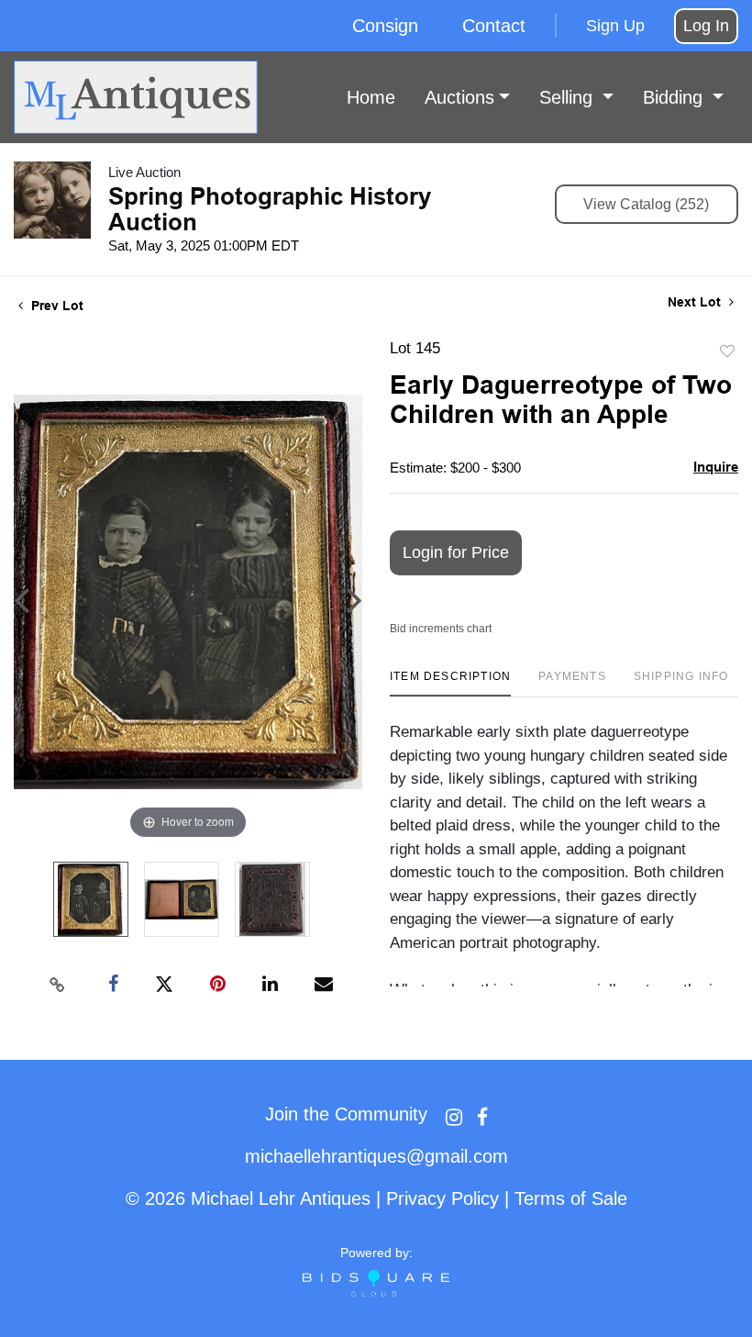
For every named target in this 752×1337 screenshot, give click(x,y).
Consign (385, 26)
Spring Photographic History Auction (269, 209)
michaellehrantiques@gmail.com (376, 1156)
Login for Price (456, 552)
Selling (568, 97)
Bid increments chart (441, 628)
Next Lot (696, 302)
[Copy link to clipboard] (58, 985)
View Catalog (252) (646, 204)
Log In (706, 26)
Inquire (715, 466)
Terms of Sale (570, 1198)
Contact (493, 26)
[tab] (450, 683)
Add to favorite (727, 352)
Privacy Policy (442, 1198)
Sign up (615, 26)
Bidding (675, 97)
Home (371, 97)
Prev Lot (55, 305)
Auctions (459, 97)
